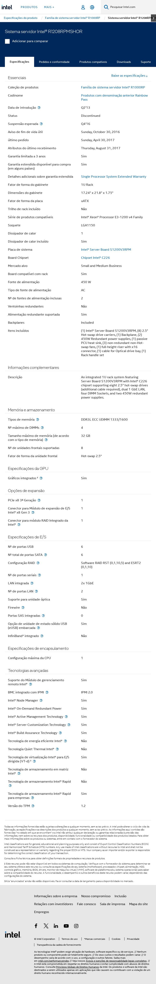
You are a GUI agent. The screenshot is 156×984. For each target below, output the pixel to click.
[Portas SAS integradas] (43, 615)
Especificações (19, 62)
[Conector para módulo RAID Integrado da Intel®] (19, 524)
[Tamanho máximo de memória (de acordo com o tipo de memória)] (46, 440)
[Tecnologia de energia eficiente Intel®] (65, 741)
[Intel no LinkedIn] (56, 926)
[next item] (153, 18)
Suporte (146, 62)
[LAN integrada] (32, 583)
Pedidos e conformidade (54, 62)
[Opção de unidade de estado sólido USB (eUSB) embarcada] (38, 628)
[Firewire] (23, 607)
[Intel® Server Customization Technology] (69, 724)
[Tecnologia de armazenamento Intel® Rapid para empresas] (32, 797)
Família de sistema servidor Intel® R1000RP (113, 87)
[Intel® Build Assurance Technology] (60, 733)
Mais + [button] (49, 7)
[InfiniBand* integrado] (42, 636)
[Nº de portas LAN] (36, 591)
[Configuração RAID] (38, 563)
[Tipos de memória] (37, 419)
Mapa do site (138, 904)
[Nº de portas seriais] (39, 575)
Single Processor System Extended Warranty (113, 177)
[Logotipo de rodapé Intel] (13, 934)
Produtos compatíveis (93, 62)
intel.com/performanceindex (53, 960)
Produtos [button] (29, 7)
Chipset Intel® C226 (95, 258)
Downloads (124, 62)
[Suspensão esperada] (41, 124)
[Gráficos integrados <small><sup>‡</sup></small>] (41, 478)
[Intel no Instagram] (76, 926)
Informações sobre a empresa (55, 896)
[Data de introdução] (39, 107)
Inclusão (120, 896)
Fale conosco (86, 904)
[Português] (92, 7)
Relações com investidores (53, 904)
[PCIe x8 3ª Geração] (39, 500)
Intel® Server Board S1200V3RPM (106, 250)
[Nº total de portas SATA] (45, 554)
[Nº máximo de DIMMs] (42, 427)
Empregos (41, 912)
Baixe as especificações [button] (128, 76)
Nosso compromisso (95, 896)
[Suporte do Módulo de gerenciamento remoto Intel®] (30, 684)
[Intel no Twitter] (46, 926)
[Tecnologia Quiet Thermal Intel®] (57, 749)
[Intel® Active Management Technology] (66, 716)
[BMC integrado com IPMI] (47, 692)
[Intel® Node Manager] (41, 700)
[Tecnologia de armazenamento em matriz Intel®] (19, 773)
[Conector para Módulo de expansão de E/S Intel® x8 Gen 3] (33, 512)
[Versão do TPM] (33, 806)
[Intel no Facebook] (35, 926)
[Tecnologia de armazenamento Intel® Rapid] (10, 785)
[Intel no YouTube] (66, 926)
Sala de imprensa (112, 904)
